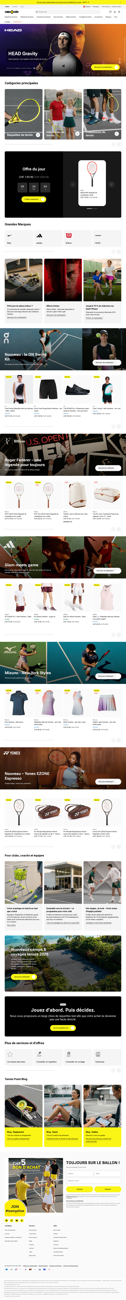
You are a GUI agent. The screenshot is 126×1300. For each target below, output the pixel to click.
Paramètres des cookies (11, 1241)
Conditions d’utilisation (55, 1265)
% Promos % (17, 22)
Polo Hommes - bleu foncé (14, 722)
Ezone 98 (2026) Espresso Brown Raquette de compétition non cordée (17, 833)
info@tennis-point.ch (71, 1196)
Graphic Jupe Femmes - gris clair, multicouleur (104, 723)
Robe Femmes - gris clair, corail (74, 722)
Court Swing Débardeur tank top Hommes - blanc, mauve (19, 410)
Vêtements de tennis (26, 17)
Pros (115, 17)
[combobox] (68, 12)
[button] (113, 144)
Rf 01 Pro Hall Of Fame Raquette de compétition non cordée (46, 515)
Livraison (55, 1244)
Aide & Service (33, 1230)
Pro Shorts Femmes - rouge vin (44, 617)
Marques (108, 17)
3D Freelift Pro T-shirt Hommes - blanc (18, 617)
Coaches (31, 1248)
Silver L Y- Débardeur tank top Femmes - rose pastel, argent (106, 618)
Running (15, 6)
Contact (55, 1233)
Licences (7, 1233)
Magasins (56, 1241)
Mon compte (56, 1230)
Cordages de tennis (85, 17)
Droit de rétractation (10, 1230)
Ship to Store (32, 1255)
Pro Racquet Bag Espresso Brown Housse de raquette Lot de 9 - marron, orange (47, 833)
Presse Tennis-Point (58, 1255)
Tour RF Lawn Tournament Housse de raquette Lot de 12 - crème (106, 515)
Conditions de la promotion (12, 1296)
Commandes (32, 1233)
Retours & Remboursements (60, 1248)
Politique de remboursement (70, 1265)
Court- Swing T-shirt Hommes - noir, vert (106, 408)
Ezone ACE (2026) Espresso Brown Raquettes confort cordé (105, 833)
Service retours (33, 1237)
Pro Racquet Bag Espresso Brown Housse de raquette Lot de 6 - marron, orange (76, 833)
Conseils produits (58, 1252)
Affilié (30, 1241)
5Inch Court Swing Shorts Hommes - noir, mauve (48, 410)
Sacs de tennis (58, 17)
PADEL (22, 6)
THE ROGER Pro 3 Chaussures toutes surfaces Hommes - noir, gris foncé (76, 410)
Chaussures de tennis (43, 17)
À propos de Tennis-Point (60, 1237)
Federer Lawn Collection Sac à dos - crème (75, 515)
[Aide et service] (110, 12)
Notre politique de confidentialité (74, 1201)
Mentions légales (43, 1265)
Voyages (7, 22)
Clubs (30, 1252)
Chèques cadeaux (116, 6)
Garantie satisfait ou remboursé (13, 1237)
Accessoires (99, 17)
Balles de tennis (71, 17)
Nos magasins (106, 6)
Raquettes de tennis (11, 17)
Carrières (31, 1244)
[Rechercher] (37, 12)
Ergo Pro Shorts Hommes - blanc (74, 617)
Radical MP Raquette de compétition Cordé (88, 194)
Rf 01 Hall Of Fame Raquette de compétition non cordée (15, 515)
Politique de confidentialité (30, 1265)
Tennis (7, 6)
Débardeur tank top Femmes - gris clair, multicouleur (47, 723)
